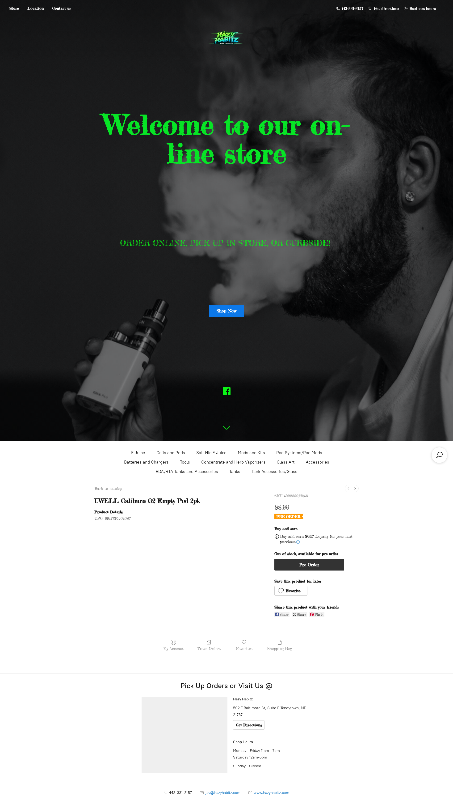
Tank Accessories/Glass (274, 471)
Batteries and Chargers (146, 462)
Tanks (234, 471)
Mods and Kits (251, 452)
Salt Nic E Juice (211, 452)
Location (35, 8)
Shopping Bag (279, 648)
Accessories (317, 462)
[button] (291, 591)
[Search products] (439, 455)
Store (14, 8)
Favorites (244, 648)
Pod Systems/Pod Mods (299, 452)
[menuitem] (348, 488)
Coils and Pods (170, 452)
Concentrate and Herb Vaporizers (233, 462)
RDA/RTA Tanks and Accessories (187, 471)
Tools (185, 462)
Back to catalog (108, 488)
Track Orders (209, 648)
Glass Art (285, 462)
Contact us (61, 8)
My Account (173, 648)
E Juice (138, 452)
